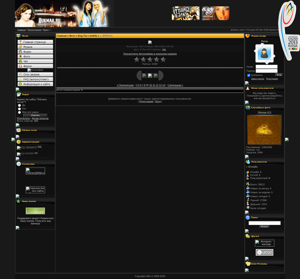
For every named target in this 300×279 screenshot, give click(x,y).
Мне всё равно (30, 112)
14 (163, 85)
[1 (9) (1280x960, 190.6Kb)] (264, 143)
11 (154, 85)
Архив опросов (40, 118)
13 (160, 85)
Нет (24, 108)
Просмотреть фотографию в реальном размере (150, 53)
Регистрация (146, 101)
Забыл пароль (257, 79)
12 (157, 85)
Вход (158, 101)
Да (23, 105)
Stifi (164, 49)
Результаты (23, 118)
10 (150, 85)
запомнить (257, 75)
